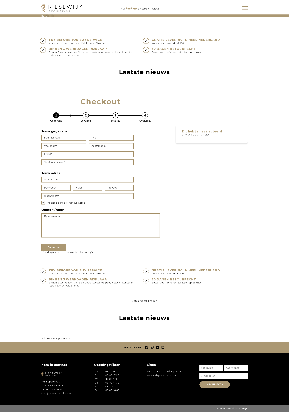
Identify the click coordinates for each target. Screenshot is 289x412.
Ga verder (54, 247)
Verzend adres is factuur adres (66, 202)
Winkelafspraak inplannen (162, 375)
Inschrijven (215, 384)
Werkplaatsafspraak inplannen (165, 371)
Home (44, 16)
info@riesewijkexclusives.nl (57, 393)
